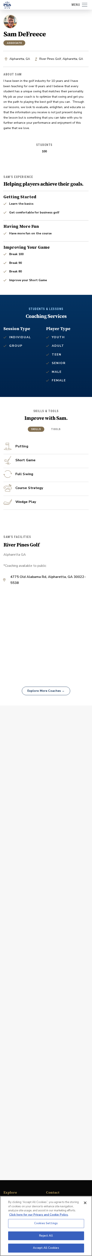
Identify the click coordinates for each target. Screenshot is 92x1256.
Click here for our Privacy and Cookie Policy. (38, 1215)
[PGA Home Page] (7, 5)
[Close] (85, 1203)
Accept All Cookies (46, 1248)
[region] (46, 1226)
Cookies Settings (46, 1223)
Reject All (46, 1236)
